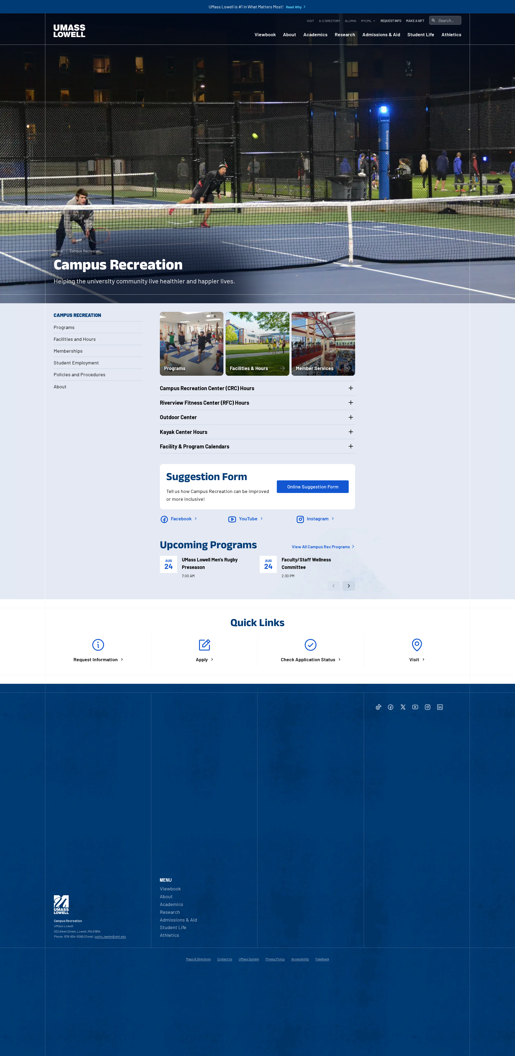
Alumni (350, 21)
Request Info (391, 21)
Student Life (420, 34)
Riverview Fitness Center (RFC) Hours (204, 402)
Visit (310, 21)
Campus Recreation (85, 251)
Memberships (68, 351)
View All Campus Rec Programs (321, 546)
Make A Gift (415, 21)
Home (58, 251)
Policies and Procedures (79, 374)
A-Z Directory (329, 21)
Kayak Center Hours (183, 432)
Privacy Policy (275, 959)
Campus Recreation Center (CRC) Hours (207, 388)
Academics (315, 34)
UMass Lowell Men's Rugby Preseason (210, 563)
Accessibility (300, 959)
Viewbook (265, 34)
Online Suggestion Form (313, 486)
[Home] (69, 30)
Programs (64, 327)
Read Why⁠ (294, 7)
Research (345, 34)
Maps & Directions (198, 959)
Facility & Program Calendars (194, 446)
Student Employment (76, 363)
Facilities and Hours (75, 339)
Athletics (451, 34)
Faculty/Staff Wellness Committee (306, 563)
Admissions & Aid (381, 34)
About (289, 34)
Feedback (322, 959)
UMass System (249, 959)
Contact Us (224, 959)
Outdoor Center (178, 417)
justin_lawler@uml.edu (110, 936)
